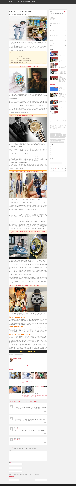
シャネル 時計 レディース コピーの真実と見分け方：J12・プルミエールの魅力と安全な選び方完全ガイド (62, 66)
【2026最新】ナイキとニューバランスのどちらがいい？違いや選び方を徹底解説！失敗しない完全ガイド (62, 54)
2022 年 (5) (53, 154)
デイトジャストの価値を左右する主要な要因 (17, 56)
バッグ (56, 87)
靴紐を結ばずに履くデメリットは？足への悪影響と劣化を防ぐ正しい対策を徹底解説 (62, 60)
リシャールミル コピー (53, 18)
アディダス (59, 133)
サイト (10, 469)
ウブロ (59, 136)
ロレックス (11, 354)
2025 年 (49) (53, 148)
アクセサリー (55, 100)
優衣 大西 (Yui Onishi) (13, 14)
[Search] (65, 11)
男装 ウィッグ (60, 107)
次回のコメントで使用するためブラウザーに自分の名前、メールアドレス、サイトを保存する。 (24, 474)
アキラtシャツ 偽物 (53, 140)
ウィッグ (53, 30)
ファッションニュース (55, 35)
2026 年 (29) (53, 146)
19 (55, 168)
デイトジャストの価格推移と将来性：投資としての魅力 (19, 62)
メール (10, 466)
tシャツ (51, 136)
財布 (52, 43)
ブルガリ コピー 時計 (53, 17)
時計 (28, 14)
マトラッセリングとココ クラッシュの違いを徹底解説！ (62, 89)
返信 (44, 411)
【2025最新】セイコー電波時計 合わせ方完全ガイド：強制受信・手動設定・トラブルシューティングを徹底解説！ (62, 96)
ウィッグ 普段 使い (62, 137)
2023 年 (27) (53, 152)
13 (58, 166)
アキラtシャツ (59, 140)
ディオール (57, 137)
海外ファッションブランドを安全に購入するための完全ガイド (23, 1)
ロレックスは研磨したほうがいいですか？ (28, 382)
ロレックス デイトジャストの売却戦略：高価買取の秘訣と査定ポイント (21, 60)
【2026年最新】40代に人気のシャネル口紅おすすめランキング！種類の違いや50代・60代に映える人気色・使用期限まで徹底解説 (62, 79)
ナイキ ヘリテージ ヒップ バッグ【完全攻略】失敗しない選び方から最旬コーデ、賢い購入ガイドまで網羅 (62, 72)
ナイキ (56, 133)
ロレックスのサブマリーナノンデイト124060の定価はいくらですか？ (28, 396)
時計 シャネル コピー (53, 19)
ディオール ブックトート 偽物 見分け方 (62, 113)
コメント (10, 450)
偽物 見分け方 (52, 137)
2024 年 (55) (53, 150)
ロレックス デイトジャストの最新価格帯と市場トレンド (19, 54)
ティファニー (55, 136)
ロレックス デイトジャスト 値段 (18, 354)
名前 (10, 462)
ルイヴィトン (63, 136)
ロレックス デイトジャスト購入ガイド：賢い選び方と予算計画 (20, 58)
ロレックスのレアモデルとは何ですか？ (41, 396)
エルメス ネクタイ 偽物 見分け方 (62, 102)
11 (53, 166)
